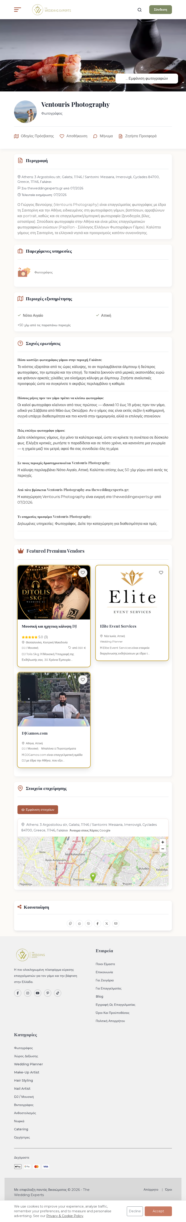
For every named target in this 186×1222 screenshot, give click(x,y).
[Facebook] (17, 993)
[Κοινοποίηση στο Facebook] (97, 923)
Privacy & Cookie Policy (64, 1216)
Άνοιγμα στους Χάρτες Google (90, 830)
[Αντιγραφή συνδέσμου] (70, 923)
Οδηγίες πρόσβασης (37, 136)
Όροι (168, 1189)
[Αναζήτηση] (139, 9)
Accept (158, 1211)
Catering (21, 1129)
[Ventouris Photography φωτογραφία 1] (93, 55)
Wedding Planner (111, 641)
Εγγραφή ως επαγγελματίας (115, 1005)
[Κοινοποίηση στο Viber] (88, 923)
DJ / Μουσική (30, 647)
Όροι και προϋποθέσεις (113, 1013)
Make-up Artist (26, 1072)
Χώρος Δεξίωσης (26, 1056)
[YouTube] (37, 993)
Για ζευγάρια (105, 980)
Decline (135, 1211)
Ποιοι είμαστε (105, 964)
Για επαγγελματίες (109, 988)
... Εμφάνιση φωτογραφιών (147, 78)
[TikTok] (57, 993)
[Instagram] (27, 993)
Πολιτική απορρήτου (110, 1021)
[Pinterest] (47, 993)
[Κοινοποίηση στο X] (106, 923)
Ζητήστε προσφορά (141, 136)
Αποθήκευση (76, 136)
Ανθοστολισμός (25, 1113)
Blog (99, 996)
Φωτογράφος (23, 1048)
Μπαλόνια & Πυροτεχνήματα (58, 748)
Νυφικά (19, 1121)
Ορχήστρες (22, 1137)
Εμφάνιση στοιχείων (40, 810)
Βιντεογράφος (24, 1105)
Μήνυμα (106, 136)
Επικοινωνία (104, 972)
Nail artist (22, 1089)
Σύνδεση (160, 9)
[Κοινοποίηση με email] (115, 923)
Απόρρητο (151, 1189)
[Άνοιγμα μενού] (17, 9)
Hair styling (23, 1080)
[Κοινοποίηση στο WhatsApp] (79, 923)
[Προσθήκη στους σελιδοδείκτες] (82, 572)
